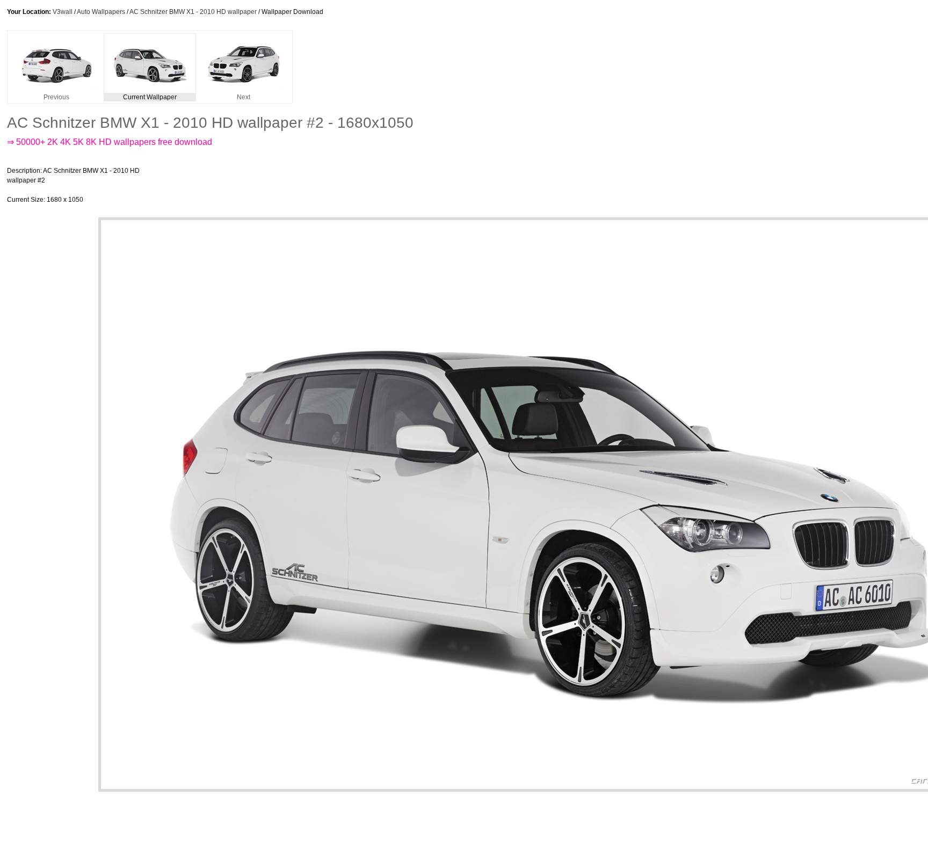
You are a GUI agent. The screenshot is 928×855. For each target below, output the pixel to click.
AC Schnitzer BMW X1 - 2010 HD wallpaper (193, 12)
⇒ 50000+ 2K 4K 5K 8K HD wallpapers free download (109, 142)
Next (243, 97)
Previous (56, 97)
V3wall (63, 12)
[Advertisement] (347, 185)
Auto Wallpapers (101, 12)
